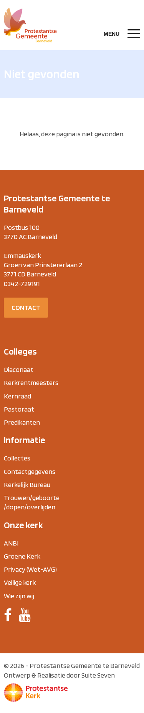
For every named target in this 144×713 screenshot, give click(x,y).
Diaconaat (18, 369)
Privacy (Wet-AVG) (30, 569)
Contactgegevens (29, 471)
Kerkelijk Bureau (27, 484)
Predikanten (22, 422)
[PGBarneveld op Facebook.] (8, 615)
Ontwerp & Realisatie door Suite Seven (59, 675)
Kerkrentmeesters (31, 382)
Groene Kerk (22, 556)
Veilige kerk (20, 582)
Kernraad (17, 396)
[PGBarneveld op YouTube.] (25, 615)
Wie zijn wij (19, 596)
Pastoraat (19, 409)
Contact (26, 307)
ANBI (11, 543)
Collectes (17, 458)
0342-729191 (22, 284)
